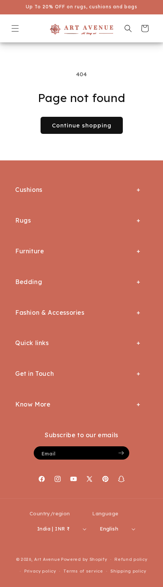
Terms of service (83, 571)
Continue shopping (81, 125)
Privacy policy (40, 571)
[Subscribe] (121, 453)
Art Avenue (47, 559)
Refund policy (130, 559)
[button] (15, 28)
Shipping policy (128, 571)
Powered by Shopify (84, 559)
